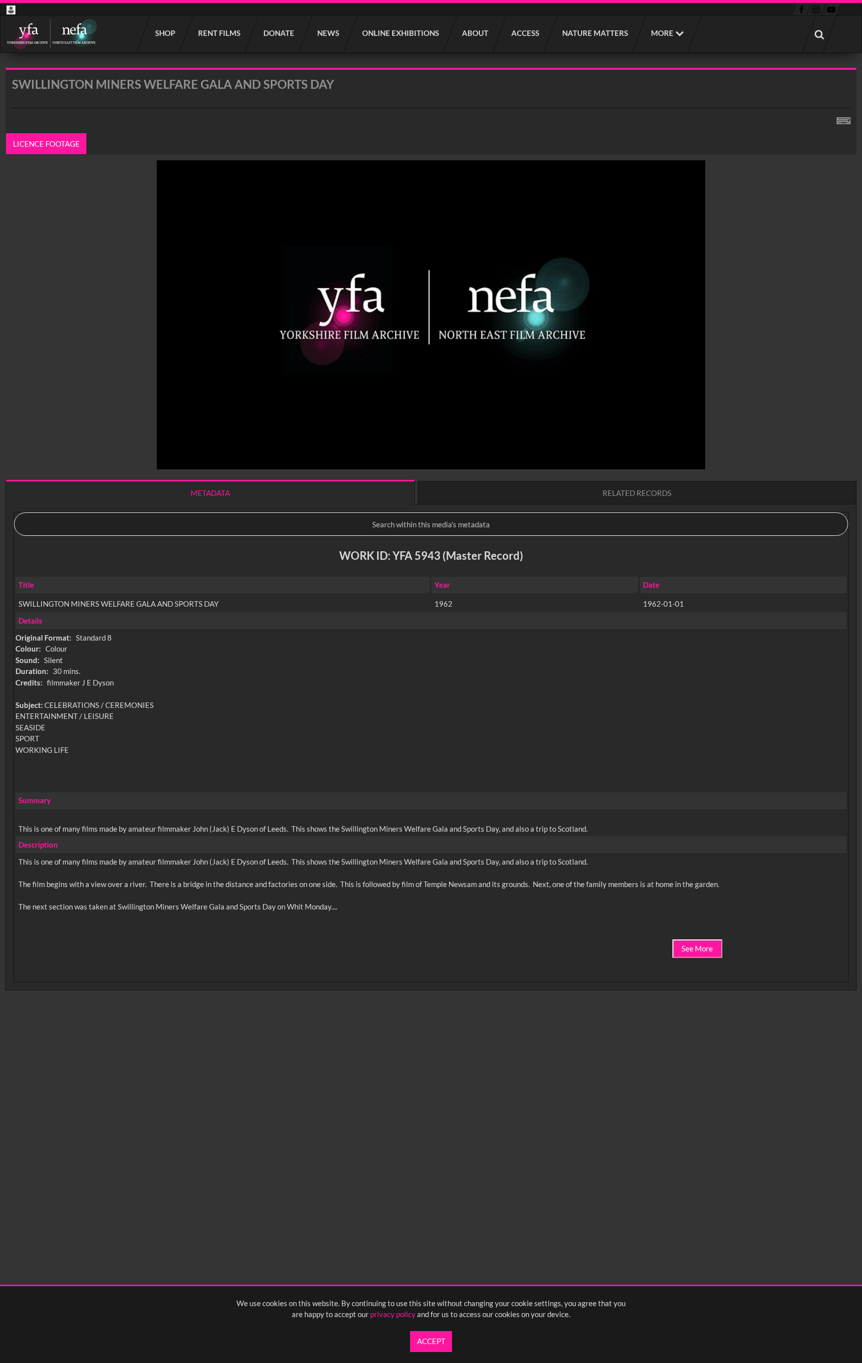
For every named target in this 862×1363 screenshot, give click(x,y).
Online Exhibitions (401, 32)
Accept (431, 1341)
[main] (431, 555)
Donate (279, 32)
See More (697, 948)
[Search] (819, 34)
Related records (637, 492)
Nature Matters (596, 32)
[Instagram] (816, 9)
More (662, 32)
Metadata (210, 492)
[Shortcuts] (844, 118)
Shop (166, 32)
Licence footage (46, 143)
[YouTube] (831, 9)
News (329, 32)
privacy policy (393, 1314)
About (475, 32)
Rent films (220, 32)
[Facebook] (801, 9)
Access (526, 32)
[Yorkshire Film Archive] (51, 34)
